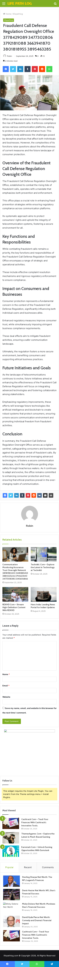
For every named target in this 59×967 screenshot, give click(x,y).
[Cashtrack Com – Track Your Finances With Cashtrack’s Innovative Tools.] (10, 823)
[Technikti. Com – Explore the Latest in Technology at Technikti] (44, 554)
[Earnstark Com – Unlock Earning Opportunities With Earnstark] (10, 851)
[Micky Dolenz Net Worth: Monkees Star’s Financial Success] (11, 908)
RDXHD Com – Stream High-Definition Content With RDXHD (13, 607)
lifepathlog (18, 14)
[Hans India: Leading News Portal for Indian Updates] (44, 594)
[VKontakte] (39, 495)
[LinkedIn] (16, 495)
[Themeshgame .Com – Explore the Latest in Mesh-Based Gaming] (10, 837)
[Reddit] (33, 495)
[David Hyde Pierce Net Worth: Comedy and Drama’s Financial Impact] (11, 921)
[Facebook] (5, 495)
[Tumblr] (22, 495)
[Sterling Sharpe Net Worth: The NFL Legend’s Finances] (11, 881)
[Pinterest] (28, 495)
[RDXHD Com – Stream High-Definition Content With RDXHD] (15, 594)
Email (5, 685)
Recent (28, 867)
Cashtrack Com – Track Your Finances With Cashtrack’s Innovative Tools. (34, 822)
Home (8, 14)
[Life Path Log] (20, 3)
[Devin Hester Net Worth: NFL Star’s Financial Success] (11, 894)
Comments (48, 867)
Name (6, 674)
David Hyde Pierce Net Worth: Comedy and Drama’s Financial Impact (36, 920)
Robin (9, 56)
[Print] (51, 495)
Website (6, 697)
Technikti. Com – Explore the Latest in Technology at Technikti (42, 567)
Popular (9, 867)
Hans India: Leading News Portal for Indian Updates (43, 606)
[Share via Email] (45, 495)
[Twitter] (10, 495)
